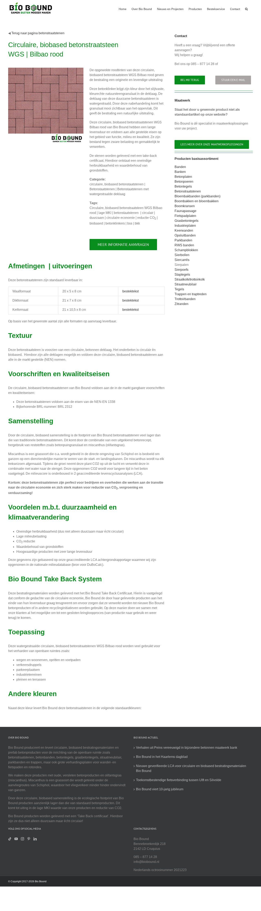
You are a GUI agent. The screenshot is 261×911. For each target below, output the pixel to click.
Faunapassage (185, 211)
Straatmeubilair (186, 284)
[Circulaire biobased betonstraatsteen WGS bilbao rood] (45, 69)
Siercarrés (182, 260)
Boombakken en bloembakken (197, 201)
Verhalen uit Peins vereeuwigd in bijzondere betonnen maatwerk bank (186, 747)
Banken (180, 172)
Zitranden (181, 304)
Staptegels (182, 274)
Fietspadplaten (185, 216)
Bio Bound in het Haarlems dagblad (162, 756)
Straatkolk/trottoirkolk (190, 279)
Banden (180, 167)
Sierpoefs (181, 269)
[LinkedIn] (35, 838)
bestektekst (130, 291)
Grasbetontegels (186, 220)
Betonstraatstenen (188, 191)
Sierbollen (182, 255)
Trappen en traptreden (191, 294)
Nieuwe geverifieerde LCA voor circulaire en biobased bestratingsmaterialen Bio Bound (191, 768)
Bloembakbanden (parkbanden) (197, 196)
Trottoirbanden (185, 299)
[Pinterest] (28, 838)
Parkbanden (183, 240)
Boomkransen (185, 206)
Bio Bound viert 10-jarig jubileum (159, 789)
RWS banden (184, 245)
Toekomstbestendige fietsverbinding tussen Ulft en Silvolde (178, 780)
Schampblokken (186, 250)
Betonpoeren (184, 181)
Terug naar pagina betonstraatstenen (37, 33)
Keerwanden (184, 230)
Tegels (179, 289)
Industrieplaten (185, 225)
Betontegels (183, 186)
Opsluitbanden (185, 235)
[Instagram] (22, 838)
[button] (246, 8)
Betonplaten (183, 176)
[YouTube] (16, 838)
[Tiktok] (9, 838)
